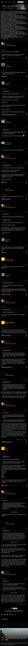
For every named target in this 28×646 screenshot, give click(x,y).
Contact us (4, 637)
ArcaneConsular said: (7, 282)
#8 (26, 211)
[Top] (5, 640)
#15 (26, 379)
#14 (26, 348)
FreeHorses (8, 142)
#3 (26, 88)
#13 (26, 328)
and (7, 294)
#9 (26, 245)
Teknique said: (6, 91)
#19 (26, 528)
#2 (26, 70)
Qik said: (4, 500)
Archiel (7, 65)
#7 (26, 194)
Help (25, 637)
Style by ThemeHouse (9, 644)
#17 (26, 454)
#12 (26, 307)
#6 (26, 162)
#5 (26, 148)
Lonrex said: (5, 214)
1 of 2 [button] (10, 608)
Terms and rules (12, 637)
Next (14, 608)
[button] (2, 2)
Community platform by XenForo (14, 644)
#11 (26, 280)
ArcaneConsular (9, 259)
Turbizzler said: (6, 220)
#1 (26, 49)
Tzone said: (5, 412)
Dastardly (7, 83)
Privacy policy (19, 637)
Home (2, 639)
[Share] (24, 49)
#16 (26, 410)
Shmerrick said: (6, 350)
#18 (26, 498)
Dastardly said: (6, 309)
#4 (26, 126)
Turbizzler (7, 189)
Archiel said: (5, 129)
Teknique (5, 8)
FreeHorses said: (6, 165)
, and (9, 114)
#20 (26, 578)
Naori (6, 121)
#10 (26, 264)
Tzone (6, 374)
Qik (6, 448)
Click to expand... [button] (14, 512)
